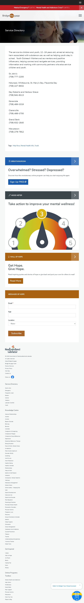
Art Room (7, 558)
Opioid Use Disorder (10, 497)
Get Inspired (9, 549)
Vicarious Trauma (9, 541)
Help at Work (8, 470)
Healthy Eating (9, 463)
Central (7, 397)
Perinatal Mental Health (11, 504)
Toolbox (8, 576)
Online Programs (11, 573)
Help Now (16, 145)
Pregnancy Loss (9, 512)
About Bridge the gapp (10, 361)
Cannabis (7, 428)
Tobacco (7, 534)
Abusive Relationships (10, 414)
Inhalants (7, 475)
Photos (7, 567)
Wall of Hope (8, 555)
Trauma (7, 536)
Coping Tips (8, 562)
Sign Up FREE (17, 182)
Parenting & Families (10, 502)
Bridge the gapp (11, 15)
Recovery (7, 514)
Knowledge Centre (11, 410)
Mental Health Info (27, 145)
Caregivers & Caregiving (11, 431)
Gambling (7, 455)
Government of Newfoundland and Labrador (12, 349)
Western (7, 400)
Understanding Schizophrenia (12, 539)
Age (9, 312)
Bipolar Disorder (9, 421)
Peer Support (8, 589)
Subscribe (16, 333)
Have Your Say (9, 597)
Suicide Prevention (10, 531)
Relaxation (8, 594)
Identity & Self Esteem (10, 473)
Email (10, 303)
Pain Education (9, 499)
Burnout (7, 426)
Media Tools (8, 544)
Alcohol (7, 416)
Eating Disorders (9, 443)
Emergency (8, 390)
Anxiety (7, 419)
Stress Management (10, 526)
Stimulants (8, 524)
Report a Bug (8, 599)
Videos (7, 553)
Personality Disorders (10, 507)
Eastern (7, 395)
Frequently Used (9, 393)
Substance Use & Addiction (12, 529)
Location (11, 320)
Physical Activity (9, 509)
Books (6, 560)
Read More (15, 281)
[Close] (81, 7)
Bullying (7, 424)
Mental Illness (8, 485)
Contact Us (8, 373)
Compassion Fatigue (10, 433)
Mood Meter (8, 587)
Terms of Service (9, 366)
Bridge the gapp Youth (10, 363)
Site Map (7, 371)
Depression (8, 438)
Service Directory (11, 384)
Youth (37, 145)
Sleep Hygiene (8, 522)
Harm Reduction (9, 460)
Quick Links (8, 388)
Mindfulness (8, 584)
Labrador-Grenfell (9, 402)
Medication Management (11, 482)
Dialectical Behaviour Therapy (12, 441)
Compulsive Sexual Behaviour (12, 436)
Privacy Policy (8, 368)
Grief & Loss (8, 458)
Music (6, 565)
